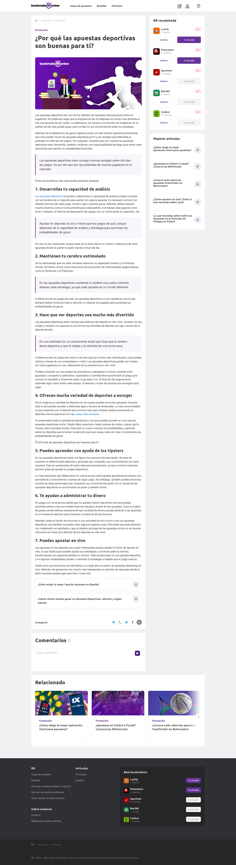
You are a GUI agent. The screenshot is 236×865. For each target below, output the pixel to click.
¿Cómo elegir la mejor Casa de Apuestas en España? (68, 584)
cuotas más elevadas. (87, 414)
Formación (60, 20)
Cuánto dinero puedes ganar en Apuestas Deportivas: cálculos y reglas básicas (80, 600)
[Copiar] (139, 622)
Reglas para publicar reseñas (46, 820)
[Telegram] (113, 622)
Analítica (80, 780)
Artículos (117, 5)
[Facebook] (132, 622)
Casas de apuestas (81, 5)
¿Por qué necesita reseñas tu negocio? (51, 786)
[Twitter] (126, 622)
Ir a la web (189, 39)
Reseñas (101, 5)
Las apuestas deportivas (49, 196)
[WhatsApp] (119, 622)
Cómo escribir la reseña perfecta (48, 798)
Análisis (164, 39)
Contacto (35, 815)
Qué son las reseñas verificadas (47, 792)
